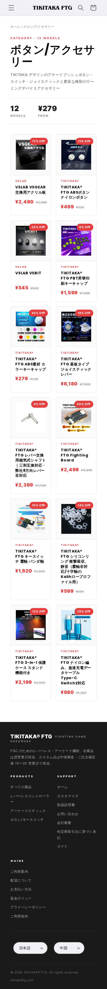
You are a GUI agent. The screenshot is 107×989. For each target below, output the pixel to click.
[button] (11, 8)
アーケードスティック (28, 811)
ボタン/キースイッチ (27, 819)
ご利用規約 (19, 916)
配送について (21, 880)
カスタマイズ (67, 796)
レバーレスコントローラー (29, 799)
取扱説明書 (66, 805)
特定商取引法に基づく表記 (76, 834)
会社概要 (64, 823)
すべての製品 (21, 787)
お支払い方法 (21, 889)
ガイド (62, 846)
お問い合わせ (67, 814)
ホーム (15, 27)
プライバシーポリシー (28, 907)
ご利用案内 (19, 871)
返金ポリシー (21, 898)
